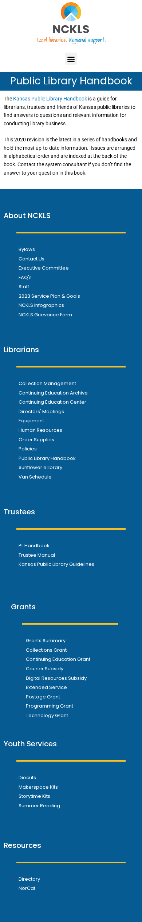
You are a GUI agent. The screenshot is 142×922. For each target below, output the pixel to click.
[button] (71, 59)
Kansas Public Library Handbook (50, 99)
